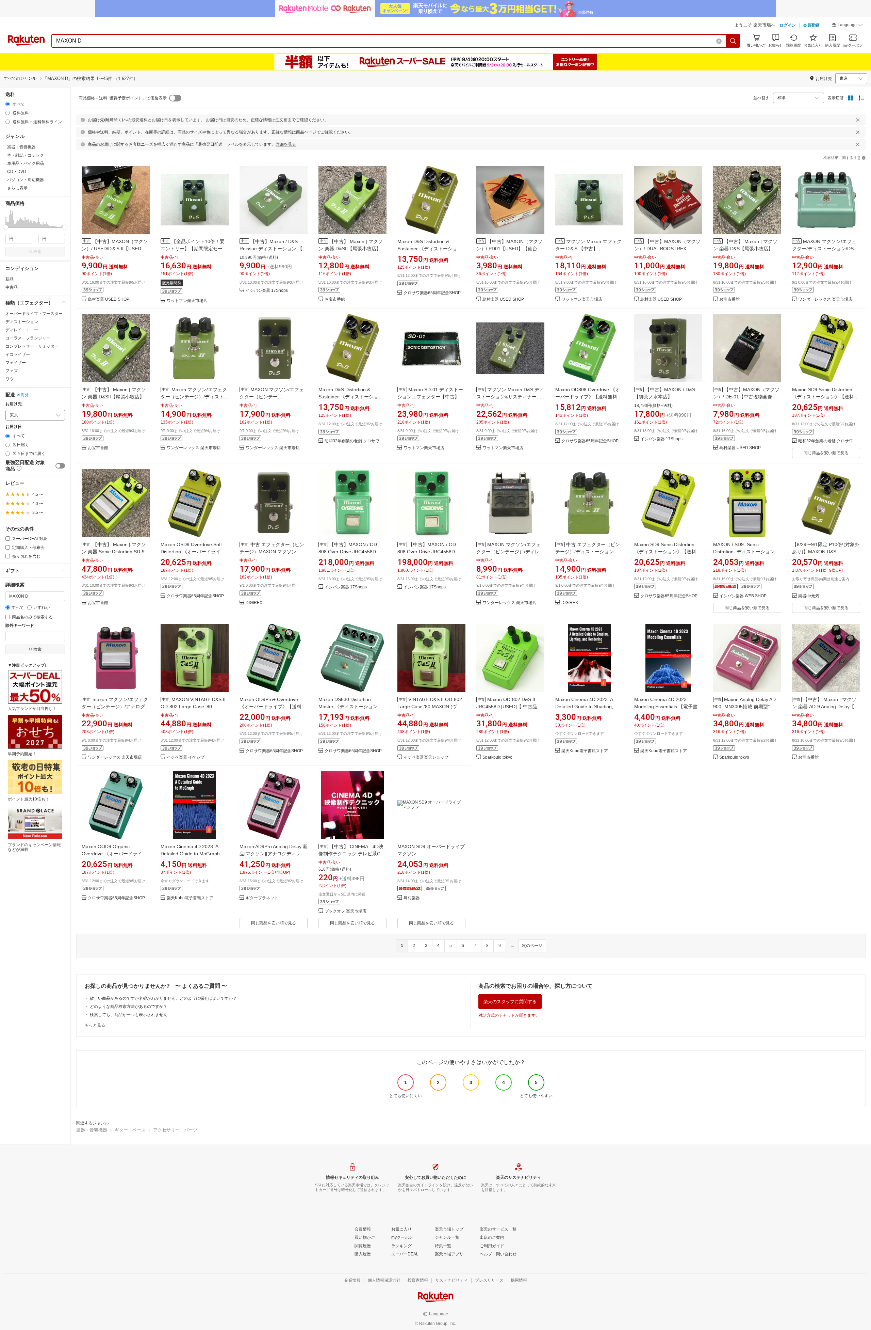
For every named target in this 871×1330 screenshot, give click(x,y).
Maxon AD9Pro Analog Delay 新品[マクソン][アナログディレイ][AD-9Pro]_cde (274, 854)
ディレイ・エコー (21, 330)
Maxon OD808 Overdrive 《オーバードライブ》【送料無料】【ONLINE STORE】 (588, 397)
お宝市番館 (335, 299)
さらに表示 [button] (17, 188)
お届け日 (13, 427)
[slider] (5, 227)
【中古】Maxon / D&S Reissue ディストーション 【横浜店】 (273, 248)
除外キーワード (19, 625)
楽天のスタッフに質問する (510, 1001)
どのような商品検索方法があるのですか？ (128, 1006)
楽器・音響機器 (91, 1130)
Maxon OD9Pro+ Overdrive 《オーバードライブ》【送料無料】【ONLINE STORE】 (273, 706)
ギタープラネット (262, 898)
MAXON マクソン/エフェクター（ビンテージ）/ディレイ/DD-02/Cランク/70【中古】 (508, 551)
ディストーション (21, 321)
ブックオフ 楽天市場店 (345, 911)
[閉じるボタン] (858, 119)
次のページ (532, 945)
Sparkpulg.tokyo (497, 757)
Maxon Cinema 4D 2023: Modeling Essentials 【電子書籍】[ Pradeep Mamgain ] (665, 706)
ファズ (11, 370)
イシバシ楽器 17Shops (267, 290)
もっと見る (95, 1025)
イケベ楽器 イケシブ (185, 757)
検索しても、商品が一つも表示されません (128, 1014)
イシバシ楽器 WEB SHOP (743, 596)
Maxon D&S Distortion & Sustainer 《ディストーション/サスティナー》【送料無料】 (351, 397)
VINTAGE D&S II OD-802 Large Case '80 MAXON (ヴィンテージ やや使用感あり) (429, 706)
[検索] (733, 41)
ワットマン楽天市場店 (187, 301)
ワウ (9, 379)
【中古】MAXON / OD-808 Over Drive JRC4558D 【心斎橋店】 (348, 551)
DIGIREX (254, 603)
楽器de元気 (808, 596)
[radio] (7, 104)
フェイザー (15, 362)
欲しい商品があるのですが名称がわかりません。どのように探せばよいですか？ (163, 998)
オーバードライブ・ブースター (34, 313)
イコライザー (17, 354)
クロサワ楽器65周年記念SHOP (432, 293)
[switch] (60, 466)
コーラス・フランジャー (27, 338)
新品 (9, 279)
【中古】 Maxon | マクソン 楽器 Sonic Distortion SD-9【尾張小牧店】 (114, 551)
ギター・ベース (130, 1130)
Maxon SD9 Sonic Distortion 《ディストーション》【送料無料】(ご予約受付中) (825, 397)
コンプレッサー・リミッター (32, 346)
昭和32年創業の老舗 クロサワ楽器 (356, 441)
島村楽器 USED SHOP (108, 299)
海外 (25, 395)
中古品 (11, 287)
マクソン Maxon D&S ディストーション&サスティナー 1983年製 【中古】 (510, 397)
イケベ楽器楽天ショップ (426, 757)
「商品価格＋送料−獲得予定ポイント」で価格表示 (121, 98)
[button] (847, 25)
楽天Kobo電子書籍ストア (584, 751)
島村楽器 (412, 898)
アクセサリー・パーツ (175, 1130)
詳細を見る (286, 144)
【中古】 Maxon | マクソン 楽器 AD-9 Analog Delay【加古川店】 (825, 706)
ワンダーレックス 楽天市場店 (825, 299)
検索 (37, 251)
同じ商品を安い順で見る (826, 452)
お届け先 (13, 404)
